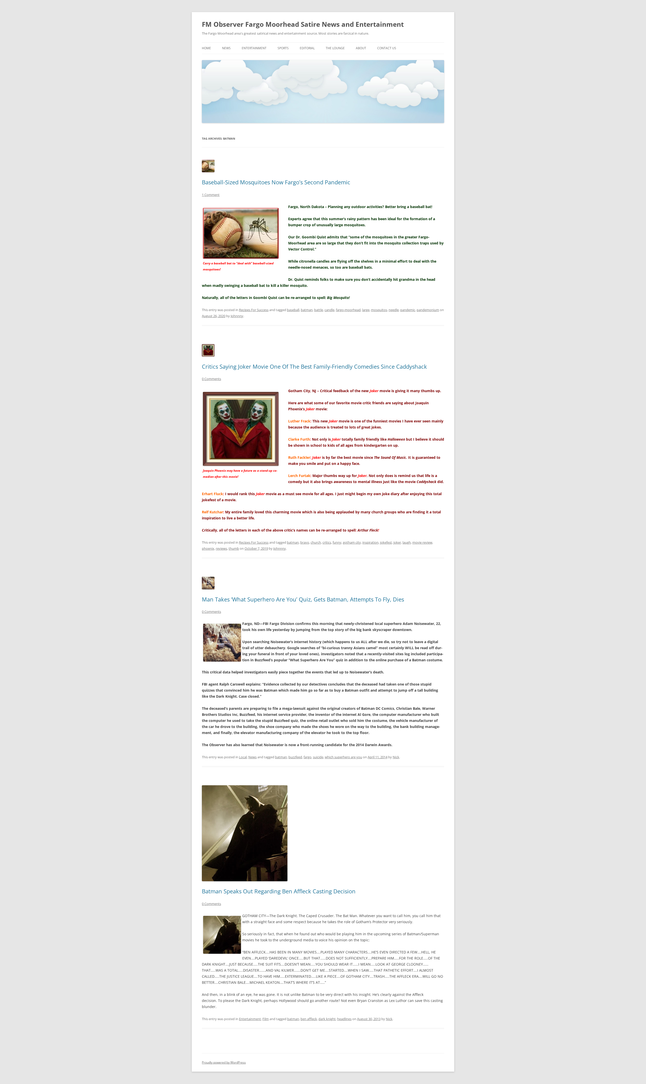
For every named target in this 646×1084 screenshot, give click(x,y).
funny (337, 542)
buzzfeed (295, 757)
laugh (406, 542)
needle (394, 310)
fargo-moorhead (348, 310)
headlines (344, 1019)
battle (318, 310)
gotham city (352, 542)
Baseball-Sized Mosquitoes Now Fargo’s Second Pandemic (276, 182)
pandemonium (428, 310)
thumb (234, 548)
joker (397, 542)
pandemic (407, 310)
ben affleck (309, 1019)
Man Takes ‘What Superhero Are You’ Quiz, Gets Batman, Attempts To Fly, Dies (303, 599)
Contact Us (386, 48)
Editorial (307, 48)
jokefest (386, 542)
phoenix (208, 548)
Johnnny (237, 316)
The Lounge (335, 48)
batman (307, 310)
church (316, 542)
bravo (304, 542)
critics (326, 542)
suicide (318, 757)
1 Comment (211, 194)
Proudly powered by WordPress (224, 1062)
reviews (221, 548)
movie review (422, 542)
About (361, 48)
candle (329, 310)
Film (265, 1019)
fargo (307, 757)
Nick (396, 757)
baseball (293, 310)
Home (206, 48)
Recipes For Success (253, 310)
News (226, 48)
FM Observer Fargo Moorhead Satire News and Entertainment (303, 24)
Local (243, 757)
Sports (283, 48)
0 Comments (211, 378)
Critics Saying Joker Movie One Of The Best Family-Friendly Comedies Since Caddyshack (314, 366)
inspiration (370, 542)
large (365, 310)
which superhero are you (343, 757)
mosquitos (379, 310)
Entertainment (254, 48)
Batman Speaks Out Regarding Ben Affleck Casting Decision (279, 891)
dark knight (327, 1019)
